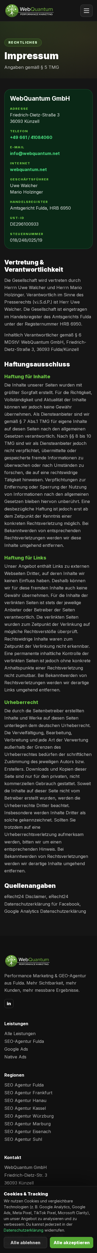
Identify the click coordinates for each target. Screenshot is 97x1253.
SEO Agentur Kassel (25, 1108)
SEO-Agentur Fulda (24, 1041)
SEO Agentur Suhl (23, 1139)
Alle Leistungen (20, 1033)
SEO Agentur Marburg (27, 1123)
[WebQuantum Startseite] (29, 10)
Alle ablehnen (25, 1242)
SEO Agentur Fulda (24, 1085)
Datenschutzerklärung (23, 1230)
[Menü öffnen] (86, 11)
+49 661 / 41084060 (31, 137)
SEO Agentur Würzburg (29, 1116)
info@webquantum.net (35, 153)
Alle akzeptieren (72, 1242)
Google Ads (16, 1049)
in (9, 1003)
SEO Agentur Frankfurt (28, 1092)
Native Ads (15, 1056)
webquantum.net (28, 169)
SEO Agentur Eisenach (27, 1131)
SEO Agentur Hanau (25, 1100)
